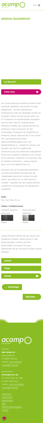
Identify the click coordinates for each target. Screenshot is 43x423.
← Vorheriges (12, 287)
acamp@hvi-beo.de (10, 365)
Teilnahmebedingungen (12, 407)
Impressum (6, 394)
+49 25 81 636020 (16, 384)
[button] (35, 5)
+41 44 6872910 (15, 362)
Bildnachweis (7, 400)
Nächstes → (32, 296)
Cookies (5, 410)
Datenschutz (7, 397)
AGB (3, 403)
